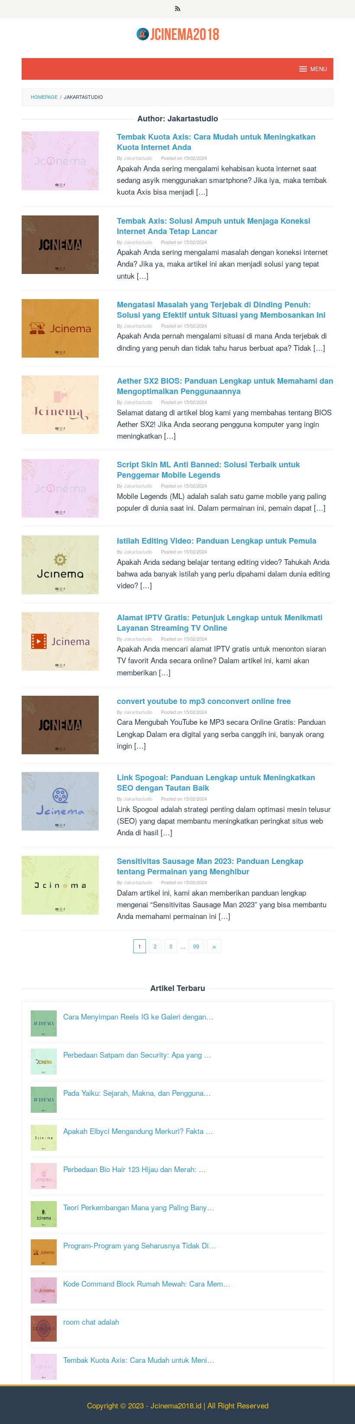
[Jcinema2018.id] (177, 32)
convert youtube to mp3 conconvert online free (204, 701)
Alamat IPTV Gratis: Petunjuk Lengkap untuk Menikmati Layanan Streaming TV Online (220, 622)
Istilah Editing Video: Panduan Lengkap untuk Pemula (216, 540)
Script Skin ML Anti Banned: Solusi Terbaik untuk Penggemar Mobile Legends (208, 469)
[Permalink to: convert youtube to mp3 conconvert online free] (60, 723)
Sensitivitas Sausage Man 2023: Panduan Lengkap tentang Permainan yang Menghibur (210, 866)
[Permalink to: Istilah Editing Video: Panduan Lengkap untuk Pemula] (60, 563)
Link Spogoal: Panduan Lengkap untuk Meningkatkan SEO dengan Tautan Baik (216, 782)
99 (196, 946)
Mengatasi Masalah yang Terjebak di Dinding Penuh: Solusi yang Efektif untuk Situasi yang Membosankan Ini (221, 309)
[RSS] (177, 9)
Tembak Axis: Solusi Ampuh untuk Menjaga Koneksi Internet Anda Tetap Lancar (213, 226)
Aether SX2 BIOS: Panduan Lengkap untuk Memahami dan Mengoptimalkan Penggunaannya (225, 386)
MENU (318, 69)
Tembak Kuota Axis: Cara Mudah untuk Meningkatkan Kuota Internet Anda (216, 142)
